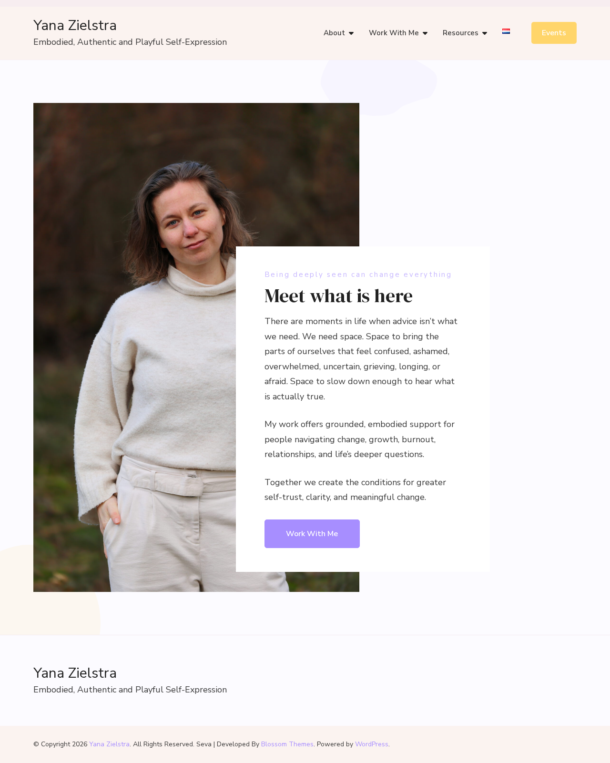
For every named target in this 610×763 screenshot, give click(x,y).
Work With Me (394, 33)
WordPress (371, 744)
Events (554, 33)
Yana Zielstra (75, 25)
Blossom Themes (287, 744)
